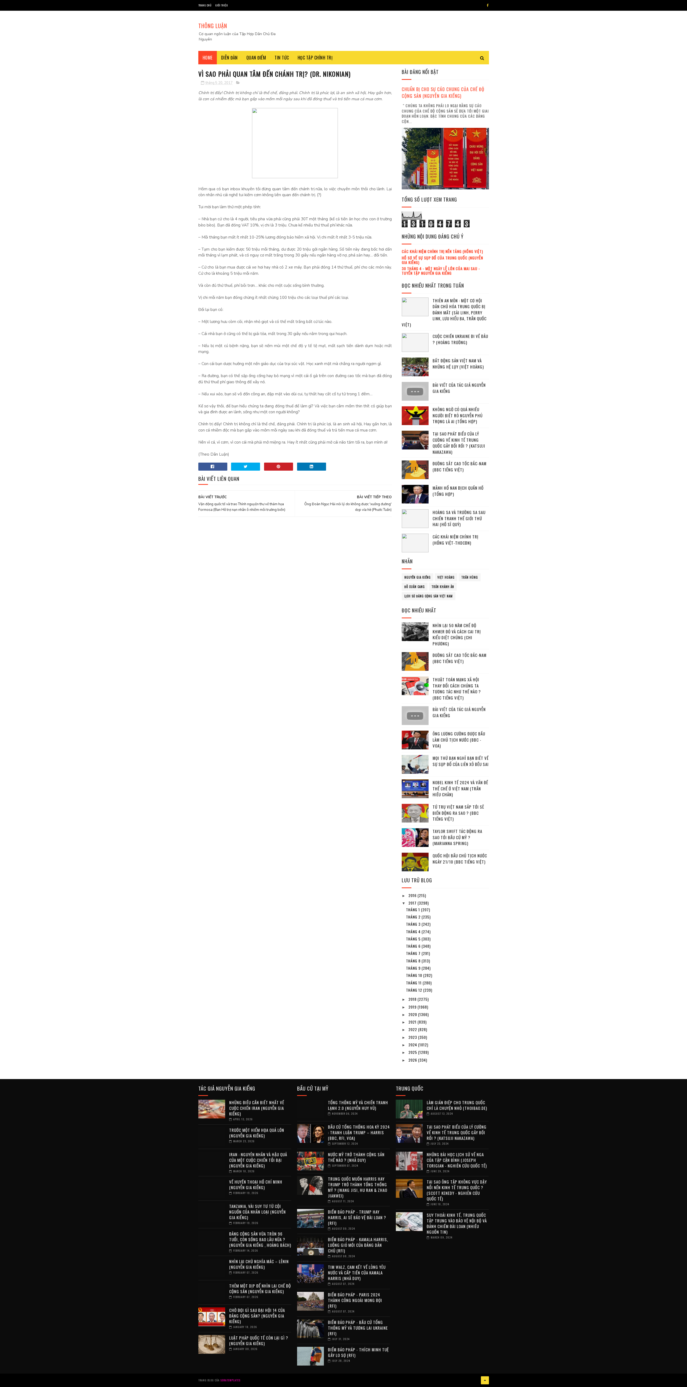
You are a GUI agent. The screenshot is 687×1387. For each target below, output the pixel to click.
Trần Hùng (469, 577)
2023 (413, 1037)
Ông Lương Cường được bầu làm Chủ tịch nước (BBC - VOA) (459, 740)
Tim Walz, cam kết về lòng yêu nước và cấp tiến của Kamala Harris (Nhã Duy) (357, 1272)
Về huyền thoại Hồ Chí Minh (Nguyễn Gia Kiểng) (255, 1184)
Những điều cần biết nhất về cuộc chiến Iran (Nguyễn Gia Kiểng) (256, 1108)
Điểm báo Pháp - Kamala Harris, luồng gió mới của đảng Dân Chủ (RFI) (358, 1245)
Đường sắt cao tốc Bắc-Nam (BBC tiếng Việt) (460, 466)
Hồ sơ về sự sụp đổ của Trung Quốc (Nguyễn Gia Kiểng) (442, 260)
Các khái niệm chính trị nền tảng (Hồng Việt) (442, 251)
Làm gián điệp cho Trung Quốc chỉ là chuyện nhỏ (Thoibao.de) (457, 1105)
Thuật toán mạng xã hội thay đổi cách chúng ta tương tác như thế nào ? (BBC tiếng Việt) (457, 688)
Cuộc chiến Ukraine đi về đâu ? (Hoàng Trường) (460, 339)
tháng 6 (414, 946)
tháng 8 (414, 961)
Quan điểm (256, 57)
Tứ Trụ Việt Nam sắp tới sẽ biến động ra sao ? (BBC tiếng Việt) (458, 813)
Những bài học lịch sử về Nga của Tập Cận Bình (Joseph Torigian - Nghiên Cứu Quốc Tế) (457, 1160)
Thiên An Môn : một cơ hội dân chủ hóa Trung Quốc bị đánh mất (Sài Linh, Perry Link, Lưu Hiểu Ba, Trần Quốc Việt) (444, 313)
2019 (413, 1007)
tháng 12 (414, 990)
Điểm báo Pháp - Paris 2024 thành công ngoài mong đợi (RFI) (355, 1300)
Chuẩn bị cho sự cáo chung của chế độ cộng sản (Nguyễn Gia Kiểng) (443, 92)
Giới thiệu (221, 5)
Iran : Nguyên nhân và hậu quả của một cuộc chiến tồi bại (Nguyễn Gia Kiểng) (258, 1160)
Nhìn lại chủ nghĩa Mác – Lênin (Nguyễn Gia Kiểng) (259, 1264)
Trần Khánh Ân (443, 587)
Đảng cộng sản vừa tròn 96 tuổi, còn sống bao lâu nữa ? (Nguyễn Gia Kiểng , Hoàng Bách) (260, 1239)
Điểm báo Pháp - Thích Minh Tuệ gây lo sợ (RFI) (358, 1352)
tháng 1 (413, 909)
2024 (413, 1044)
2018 (413, 999)
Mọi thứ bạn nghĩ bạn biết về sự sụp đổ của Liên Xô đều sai (461, 761)
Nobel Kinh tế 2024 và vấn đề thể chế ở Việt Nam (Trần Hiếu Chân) (460, 788)
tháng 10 (414, 975)
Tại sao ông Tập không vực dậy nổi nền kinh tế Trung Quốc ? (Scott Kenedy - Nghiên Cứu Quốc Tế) (457, 1190)
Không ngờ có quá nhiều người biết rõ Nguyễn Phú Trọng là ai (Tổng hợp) (458, 415)
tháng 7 (414, 953)
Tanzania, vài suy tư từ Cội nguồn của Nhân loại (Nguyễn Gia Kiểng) (257, 1211)
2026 (413, 1060)
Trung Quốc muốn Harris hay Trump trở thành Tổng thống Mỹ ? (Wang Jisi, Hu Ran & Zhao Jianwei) (357, 1187)
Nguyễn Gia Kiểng (417, 577)
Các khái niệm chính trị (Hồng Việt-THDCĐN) (455, 540)
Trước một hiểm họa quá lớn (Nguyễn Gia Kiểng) (256, 1133)
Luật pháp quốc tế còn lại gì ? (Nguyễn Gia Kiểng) (258, 1340)
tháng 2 (414, 917)
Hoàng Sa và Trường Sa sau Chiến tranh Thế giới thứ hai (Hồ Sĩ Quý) (459, 518)
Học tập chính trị (315, 57)
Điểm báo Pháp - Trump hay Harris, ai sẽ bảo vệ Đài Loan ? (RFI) (357, 1217)
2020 (413, 1014)
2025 (413, 1052)
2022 (413, 1029)
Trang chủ (204, 5)
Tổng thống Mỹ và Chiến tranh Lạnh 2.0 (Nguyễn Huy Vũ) (358, 1105)
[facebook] (488, 5)
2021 (413, 1022)
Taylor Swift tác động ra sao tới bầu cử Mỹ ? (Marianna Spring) (457, 837)
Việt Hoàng (446, 577)
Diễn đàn (229, 57)
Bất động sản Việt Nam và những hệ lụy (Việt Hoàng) (458, 364)
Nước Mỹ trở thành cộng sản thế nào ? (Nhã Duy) (356, 1157)
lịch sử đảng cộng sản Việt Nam (428, 596)
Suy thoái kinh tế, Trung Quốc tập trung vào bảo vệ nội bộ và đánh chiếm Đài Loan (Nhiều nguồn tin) (457, 1223)
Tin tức (282, 57)
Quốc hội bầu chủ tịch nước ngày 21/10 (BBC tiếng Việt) (460, 859)
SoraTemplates (230, 1380)
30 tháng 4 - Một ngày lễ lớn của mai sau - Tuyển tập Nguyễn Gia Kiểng (441, 271)
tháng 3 (414, 924)
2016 (413, 895)
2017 (413, 903)
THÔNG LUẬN (212, 26)
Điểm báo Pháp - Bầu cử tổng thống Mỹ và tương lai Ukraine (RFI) (358, 1327)
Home (208, 57)
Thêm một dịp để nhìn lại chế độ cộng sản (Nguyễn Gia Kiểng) (260, 1288)
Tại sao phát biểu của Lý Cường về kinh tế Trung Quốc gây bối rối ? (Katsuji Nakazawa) (459, 443)
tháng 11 (414, 983)
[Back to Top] (485, 1380)
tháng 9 (414, 968)
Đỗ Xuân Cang (414, 587)
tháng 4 (414, 931)
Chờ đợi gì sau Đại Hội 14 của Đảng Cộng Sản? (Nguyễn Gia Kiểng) (257, 1315)
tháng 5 (414, 939)
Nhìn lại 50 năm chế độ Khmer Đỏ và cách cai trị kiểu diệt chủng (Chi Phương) (457, 634)
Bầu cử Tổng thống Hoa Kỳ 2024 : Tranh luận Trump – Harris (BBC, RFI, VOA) (359, 1132)
